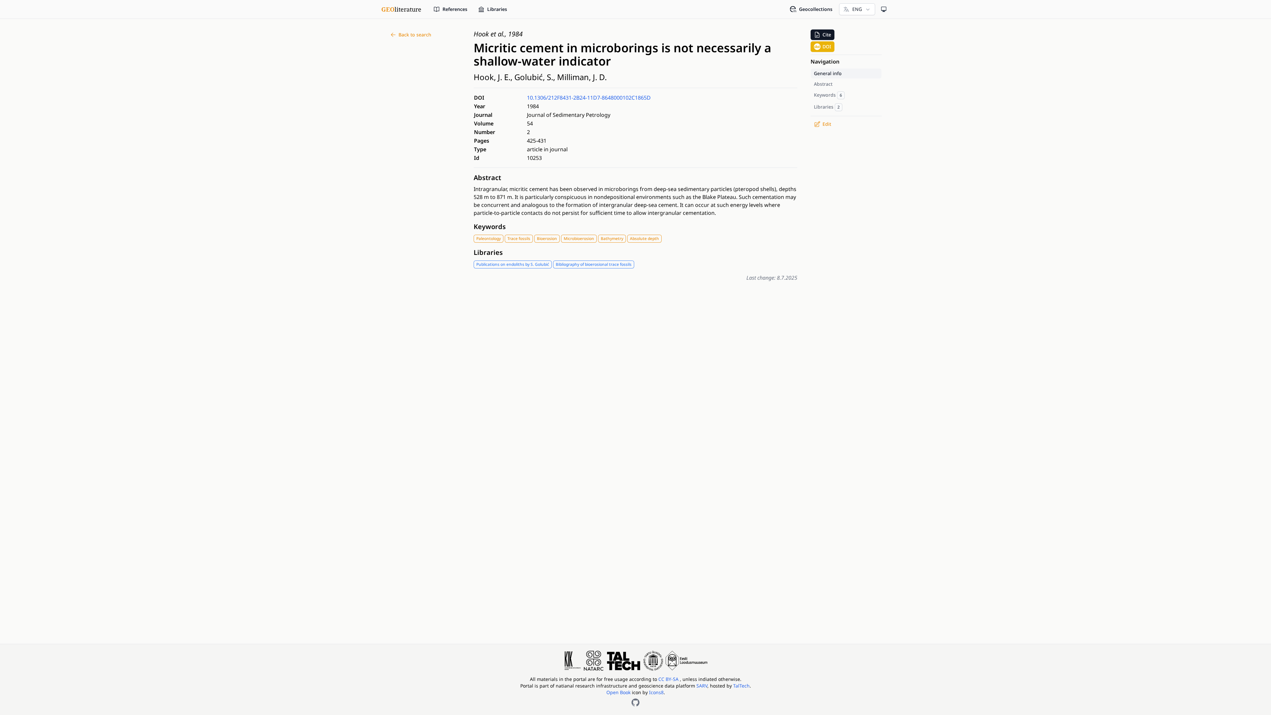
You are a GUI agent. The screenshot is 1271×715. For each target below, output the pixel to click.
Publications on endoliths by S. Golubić (512, 264)
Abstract (487, 177)
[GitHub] (635, 702)
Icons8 (656, 692)
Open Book (618, 692)
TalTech (741, 686)
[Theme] (884, 9)
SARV (701, 686)
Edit (827, 124)
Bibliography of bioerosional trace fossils (594, 264)
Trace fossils (518, 238)
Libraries (488, 252)
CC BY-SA (669, 679)
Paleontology (488, 238)
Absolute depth (644, 238)
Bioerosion (547, 238)
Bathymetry (612, 238)
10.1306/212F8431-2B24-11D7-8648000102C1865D (589, 97)
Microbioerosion (579, 238)
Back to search (415, 34)
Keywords (490, 226)
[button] (822, 34)
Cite (827, 34)
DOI (827, 46)
